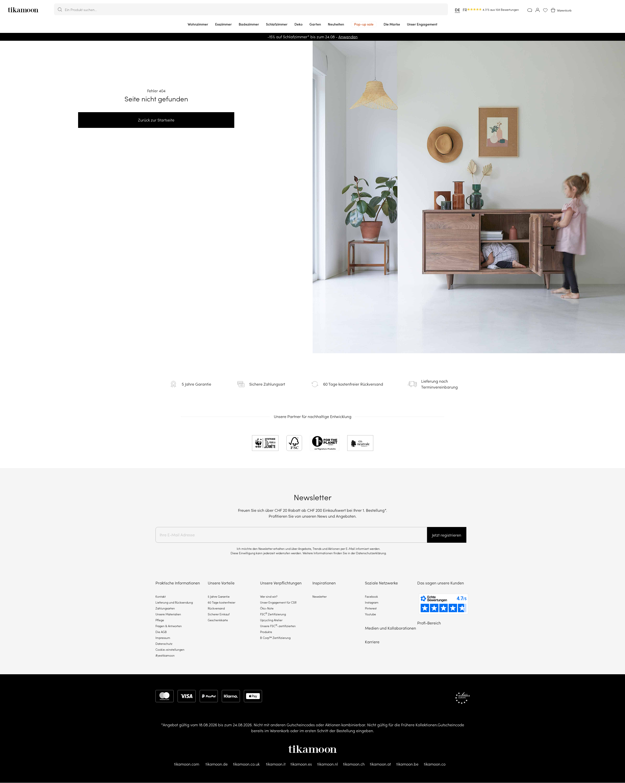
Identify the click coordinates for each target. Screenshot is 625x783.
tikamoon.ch (354, 764)
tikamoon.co (434, 764)
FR (465, 9)
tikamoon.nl (327, 764)
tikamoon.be (407, 764)
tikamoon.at (380, 764)
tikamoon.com (186, 764)
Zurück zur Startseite (156, 120)
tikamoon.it (276, 764)
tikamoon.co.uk (246, 764)
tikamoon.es (301, 764)
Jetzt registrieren (446, 535)
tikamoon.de (217, 764)
